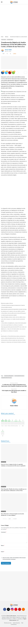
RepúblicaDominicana (6, 377)
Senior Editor (8, 49)
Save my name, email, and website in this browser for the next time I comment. (14, 558)
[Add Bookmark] (25, 72)
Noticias (4, 39)
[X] (8, 609)
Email (2, 551)
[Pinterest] (19, 609)
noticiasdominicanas (19, 375)
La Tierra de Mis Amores (10, 615)
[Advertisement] (14, 20)
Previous (5, 518)
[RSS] (23, 609)
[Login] (26, 2)
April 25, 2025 (8, 51)
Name (3, 545)
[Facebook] (4, 609)
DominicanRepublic (9, 375)
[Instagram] (12, 609)
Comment (4, 532)
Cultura (3, 511)
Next (10, 518)
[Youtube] (15, 609)
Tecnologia (10, 39)
